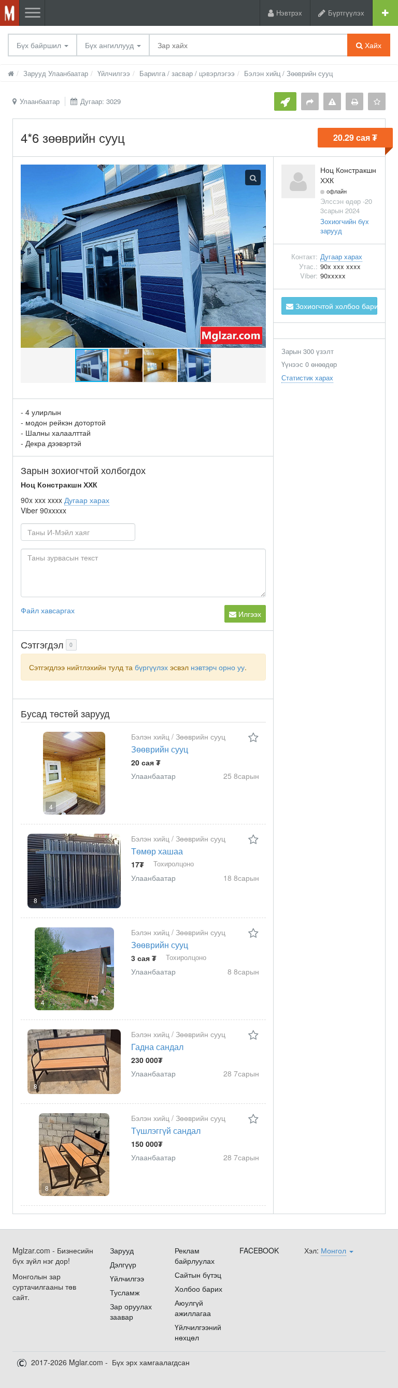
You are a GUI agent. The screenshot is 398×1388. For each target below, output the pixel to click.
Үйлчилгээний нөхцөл (198, 1332)
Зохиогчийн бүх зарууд (344, 226)
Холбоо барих (198, 1288)
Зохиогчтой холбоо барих (335, 306)
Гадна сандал (157, 1047)
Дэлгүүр (123, 1264)
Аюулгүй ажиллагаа (193, 1307)
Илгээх (248, 614)
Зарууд (122, 1250)
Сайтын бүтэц (198, 1274)
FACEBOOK (259, 1250)
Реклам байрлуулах (195, 1255)
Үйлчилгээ (127, 1278)
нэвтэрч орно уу (218, 667)
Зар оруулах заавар (131, 1311)
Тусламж (124, 1292)
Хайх (372, 45)
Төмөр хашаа (157, 851)
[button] (126, 365)
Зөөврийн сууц (159, 749)
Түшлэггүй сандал (166, 1130)
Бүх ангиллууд (110, 45)
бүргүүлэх (151, 667)
